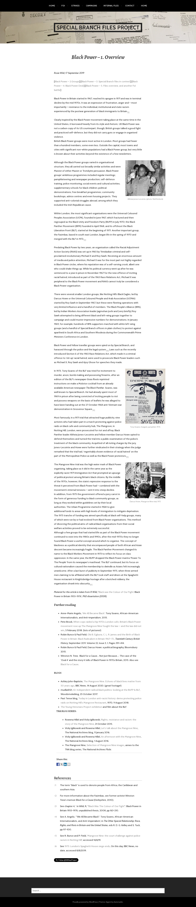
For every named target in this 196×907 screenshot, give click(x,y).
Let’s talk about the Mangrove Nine (119, 728)
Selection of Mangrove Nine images (105, 745)
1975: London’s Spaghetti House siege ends (87, 846)
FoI (63, 6)
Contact (130, 6)
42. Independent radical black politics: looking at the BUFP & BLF (106, 689)
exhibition (97, 706)
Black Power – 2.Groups (67, 81)
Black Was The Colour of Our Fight (106, 806)
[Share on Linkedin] (65, 764)
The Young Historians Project (76, 706)
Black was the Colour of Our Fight (116, 592)
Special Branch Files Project (98, 27)
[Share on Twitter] (61, 764)
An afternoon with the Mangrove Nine (121, 736)
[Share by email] (68, 764)
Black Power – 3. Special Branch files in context (105, 81)
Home (52, 6)
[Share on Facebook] (58, 764)
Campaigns (91, 6)
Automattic (118, 902)
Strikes (75, 6)
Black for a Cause (69, 664)
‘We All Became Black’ (93, 613)
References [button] (62, 778)
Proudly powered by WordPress (85, 902)
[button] (128, 111)
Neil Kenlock (158, 199)
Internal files (111, 6)
